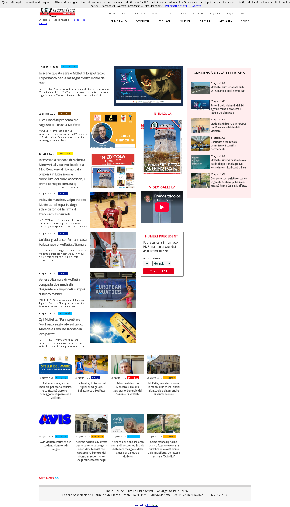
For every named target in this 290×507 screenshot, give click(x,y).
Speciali (156, 13)
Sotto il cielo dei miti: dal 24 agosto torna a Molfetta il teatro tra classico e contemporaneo (227, 111)
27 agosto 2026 (48, 67)
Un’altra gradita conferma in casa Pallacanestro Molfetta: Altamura (63, 241)
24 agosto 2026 (46, 436)
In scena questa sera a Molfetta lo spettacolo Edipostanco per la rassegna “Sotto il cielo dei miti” (72, 78)
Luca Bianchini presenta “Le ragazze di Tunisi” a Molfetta (59, 122)
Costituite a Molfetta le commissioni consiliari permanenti (224, 145)
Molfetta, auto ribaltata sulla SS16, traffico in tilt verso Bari (228, 89)
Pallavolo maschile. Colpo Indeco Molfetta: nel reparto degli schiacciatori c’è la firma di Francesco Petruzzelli (62, 206)
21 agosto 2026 (218, 119)
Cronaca (164, 21)
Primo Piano (65, 153)
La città (171, 13)
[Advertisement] (219, 268)
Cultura (204, 21)
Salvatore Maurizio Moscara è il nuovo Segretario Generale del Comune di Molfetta (127, 389)
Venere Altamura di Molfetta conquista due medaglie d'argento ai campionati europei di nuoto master (62, 286)
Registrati (215, 13)
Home (112, 13)
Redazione (198, 13)
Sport (245, 21)
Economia (142, 21)
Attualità (225, 21)
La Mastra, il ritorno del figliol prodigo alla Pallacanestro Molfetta (92, 387)
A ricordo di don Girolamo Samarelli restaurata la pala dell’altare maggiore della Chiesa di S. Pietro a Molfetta (127, 449)
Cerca (125, 13)
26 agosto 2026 (46, 377)
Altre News (46, 478)
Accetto (196, 5)
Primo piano (119, 21)
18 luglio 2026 (46, 153)
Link (183, 13)
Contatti (244, 13)
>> (57, 478)
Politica (184, 21)
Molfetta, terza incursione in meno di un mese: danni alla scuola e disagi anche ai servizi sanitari (164, 389)
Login (230, 13)
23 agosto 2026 (118, 436)
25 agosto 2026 (47, 113)
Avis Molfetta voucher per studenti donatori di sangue (55, 445)
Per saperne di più (176, 5)
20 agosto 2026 (218, 83)
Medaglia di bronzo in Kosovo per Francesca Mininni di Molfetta (229, 127)
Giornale (140, 13)
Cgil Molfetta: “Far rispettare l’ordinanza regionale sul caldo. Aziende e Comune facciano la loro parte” (61, 326)
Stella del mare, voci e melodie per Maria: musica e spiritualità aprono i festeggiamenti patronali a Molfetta (55, 391)
